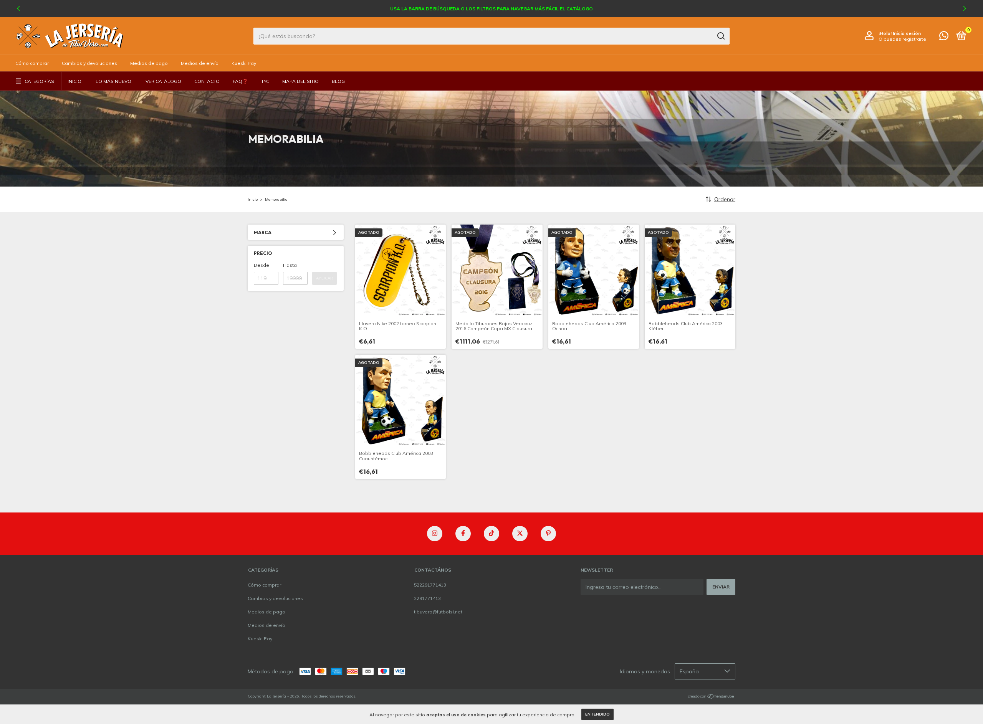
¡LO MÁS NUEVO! (113, 81)
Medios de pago (149, 63)
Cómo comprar (32, 63)
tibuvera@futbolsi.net (438, 612)
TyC (265, 81)
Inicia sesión (907, 33)
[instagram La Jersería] (434, 533)
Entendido (597, 714)
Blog (338, 81)
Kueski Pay (244, 63)
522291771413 (430, 585)
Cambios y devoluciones (89, 63)
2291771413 (427, 598)
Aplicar (324, 278)
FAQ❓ (240, 81)
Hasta (290, 265)
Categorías (39, 81)
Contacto (207, 81)
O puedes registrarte (902, 39)
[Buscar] (720, 36)
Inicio (74, 81)
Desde (261, 265)
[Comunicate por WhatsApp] (943, 37)
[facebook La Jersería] (463, 533)
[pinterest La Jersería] (548, 533)
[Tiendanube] (711, 697)
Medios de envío (199, 63)
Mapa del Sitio (300, 81)
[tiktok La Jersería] (491, 533)
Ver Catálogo (163, 81)
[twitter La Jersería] (520, 533)
